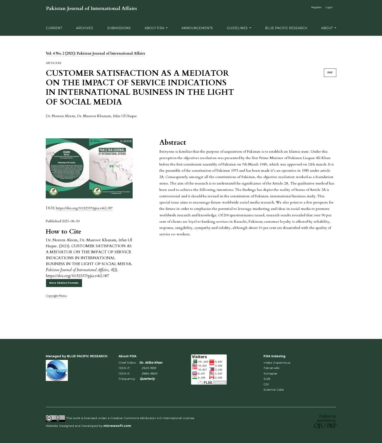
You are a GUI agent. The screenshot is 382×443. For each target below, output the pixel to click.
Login (329, 7)
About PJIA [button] (155, 28)
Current (54, 28)
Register (316, 7)
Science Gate (274, 389)
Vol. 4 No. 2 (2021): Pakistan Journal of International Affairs (95, 53)
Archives (84, 28)
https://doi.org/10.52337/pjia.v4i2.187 (84, 208)
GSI (266, 384)
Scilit (267, 378)
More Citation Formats (64, 282)
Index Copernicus (277, 362)
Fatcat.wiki (271, 368)
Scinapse (270, 373)
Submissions (119, 28)
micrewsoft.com (117, 426)
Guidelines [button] (237, 28)
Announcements (197, 28)
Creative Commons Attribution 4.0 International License (152, 418)
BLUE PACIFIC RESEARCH (286, 28)
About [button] (327, 28)
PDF (330, 72)
